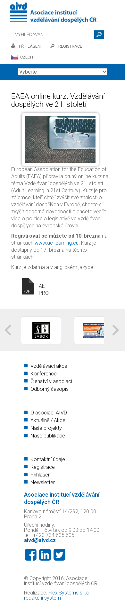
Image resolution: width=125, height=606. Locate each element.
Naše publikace (47, 436)
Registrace (42, 467)
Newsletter (42, 482)
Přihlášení (41, 475)
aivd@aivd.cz (40, 540)
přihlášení (30, 46)
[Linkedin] (45, 555)
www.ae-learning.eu (57, 243)
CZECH (26, 57)
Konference (43, 374)
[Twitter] (59, 555)
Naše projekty (46, 428)
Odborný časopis (49, 389)
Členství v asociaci (51, 381)
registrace (70, 46)
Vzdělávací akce (48, 366)
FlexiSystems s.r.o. (69, 593)
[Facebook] (31, 555)
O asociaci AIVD (48, 413)
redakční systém (42, 598)
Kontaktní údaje (47, 459)
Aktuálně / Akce (47, 420)
